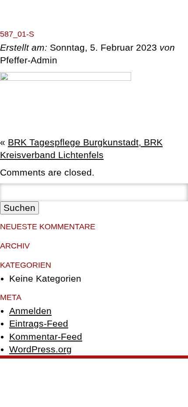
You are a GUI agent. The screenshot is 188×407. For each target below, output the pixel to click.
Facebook (167, 365)
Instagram (94, 374)
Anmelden (30, 311)
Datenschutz (131, 365)
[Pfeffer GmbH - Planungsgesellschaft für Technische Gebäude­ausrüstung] (155, 29)
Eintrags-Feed (38, 323)
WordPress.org (40, 349)
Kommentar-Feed (45, 336)
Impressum (93, 365)
